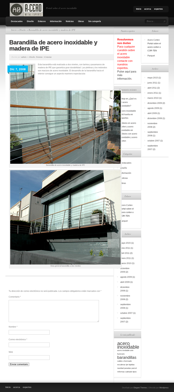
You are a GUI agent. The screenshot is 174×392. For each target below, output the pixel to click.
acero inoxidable (128, 345)
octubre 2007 (126, 313)
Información (56, 21)
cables (120, 361)
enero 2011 (125, 258)
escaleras (121, 365)
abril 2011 (124, 253)
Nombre (13, 327)
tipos (135, 372)
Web (11, 352)
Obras (81, 21)
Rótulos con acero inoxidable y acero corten (128, 137)
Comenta (47, 57)
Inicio (138, 9)
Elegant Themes (140, 388)
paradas (127, 368)
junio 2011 (125, 248)
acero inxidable (123, 350)
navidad (120, 368)
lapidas (132, 365)
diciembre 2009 (154, 103)
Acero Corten (126, 205)
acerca (147, 9)
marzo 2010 (125, 263)
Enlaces (42, 21)
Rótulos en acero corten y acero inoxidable (128, 126)
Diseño (30, 21)
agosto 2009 (126, 277)
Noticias (70, 21)
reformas (121, 372)
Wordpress (164, 388)
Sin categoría (94, 21)
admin (23, 57)
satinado (128, 372)
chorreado (127, 361)
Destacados (17, 21)
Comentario (15, 297)
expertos (158, 9)
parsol (134, 368)
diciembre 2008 (154, 118)
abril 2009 (125, 282)
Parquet (124, 221)
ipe (127, 365)
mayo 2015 (125, 243)
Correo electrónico (18, 339)
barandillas (126, 357)
